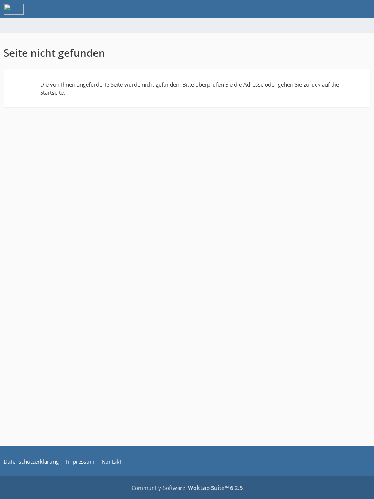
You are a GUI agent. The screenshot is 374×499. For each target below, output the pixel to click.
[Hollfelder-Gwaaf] (13, 9)
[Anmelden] (346, 9)
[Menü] (364, 9)
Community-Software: (187, 487)
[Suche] (328, 9)
